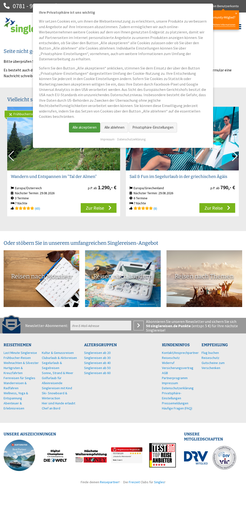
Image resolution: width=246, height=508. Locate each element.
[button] (235, 156)
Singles (159, 482)
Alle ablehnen (114, 127)
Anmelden (139, 325)
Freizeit (134, 482)
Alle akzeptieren (85, 127)
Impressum (107, 139)
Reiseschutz (210, 358)
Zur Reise (95, 208)
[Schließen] (236, 13)
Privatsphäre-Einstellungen (152, 127)
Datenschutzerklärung (131, 139)
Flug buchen (210, 353)
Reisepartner (109, 482)
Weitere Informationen (223, 24)
